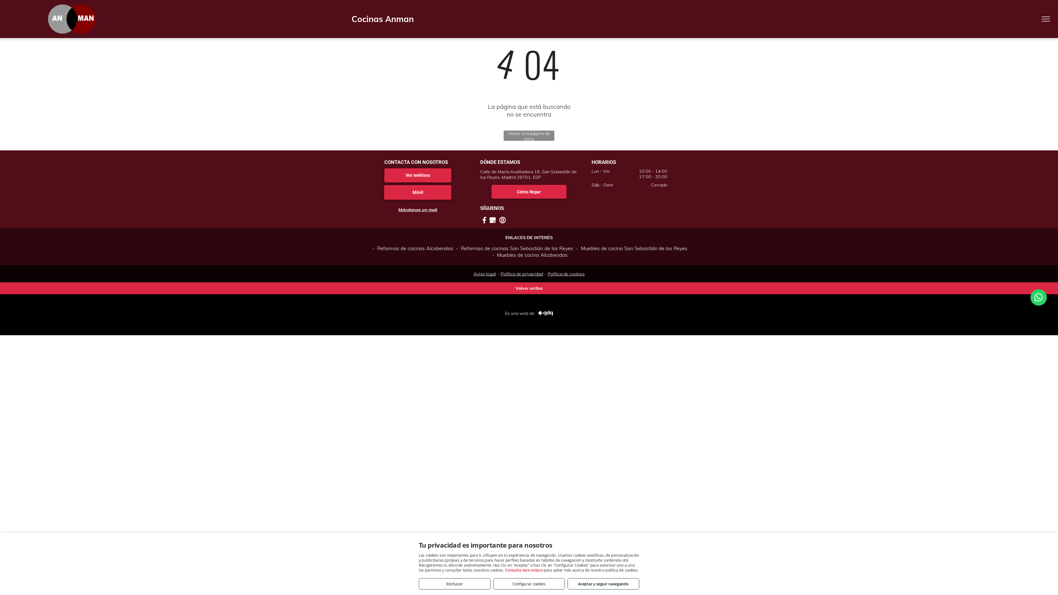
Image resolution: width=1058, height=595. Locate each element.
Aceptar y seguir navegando (603, 583)
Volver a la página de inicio (529, 136)
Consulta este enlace (524, 570)
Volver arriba (529, 288)
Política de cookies (566, 274)
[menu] (1046, 19)
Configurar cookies (529, 583)
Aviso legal (485, 274)
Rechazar (454, 583)
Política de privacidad (522, 274)
